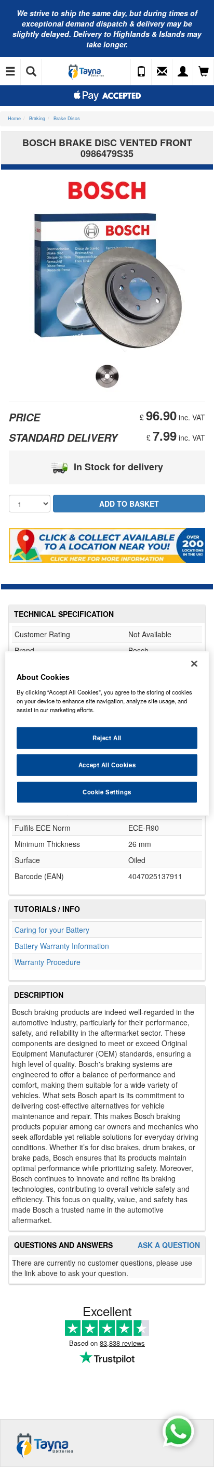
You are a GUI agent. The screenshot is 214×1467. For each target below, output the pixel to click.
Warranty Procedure (48, 962)
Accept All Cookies (107, 764)
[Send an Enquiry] (162, 72)
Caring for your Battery (52, 929)
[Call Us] (141, 72)
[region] (106, 733)
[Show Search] (31, 72)
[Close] (194, 663)
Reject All (107, 738)
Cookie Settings (107, 791)
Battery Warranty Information (62, 946)
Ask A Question (169, 1245)
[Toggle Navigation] (10, 72)
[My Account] (182, 72)
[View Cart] (203, 72)
